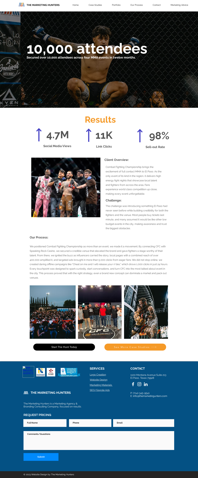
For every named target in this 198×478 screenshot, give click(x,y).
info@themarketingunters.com (150, 396)
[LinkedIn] (145, 384)
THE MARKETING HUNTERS (43, 5)
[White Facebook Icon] (133, 384)
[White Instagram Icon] (139, 384)
